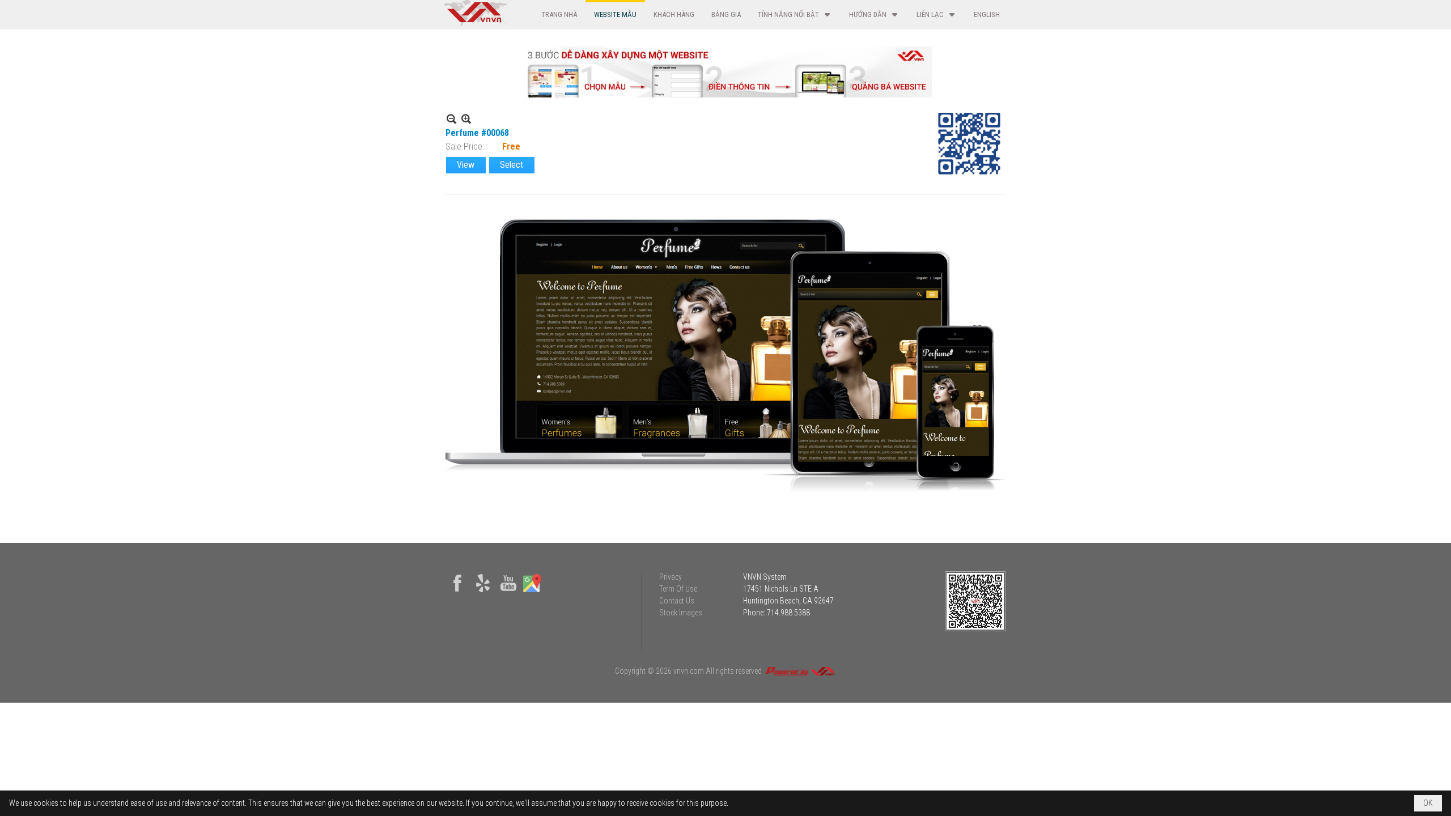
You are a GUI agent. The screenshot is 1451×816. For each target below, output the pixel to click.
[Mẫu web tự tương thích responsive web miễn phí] (725, 94)
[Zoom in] (451, 119)
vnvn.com (688, 670)
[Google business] (532, 592)
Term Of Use (678, 588)
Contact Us (676, 600)
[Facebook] (457, 592)
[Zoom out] (466, 119)
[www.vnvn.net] (799, 670)
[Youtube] (508, 592)
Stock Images (680, 612)
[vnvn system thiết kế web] (475, 23)
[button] (795, 14)
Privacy (670, 576)
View (465, 164)
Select (511, 164)
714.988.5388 (788, 612)
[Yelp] (483, 592)
